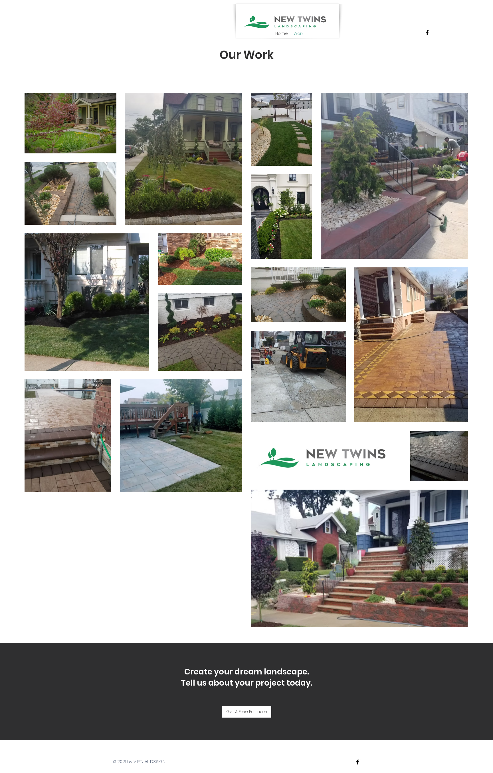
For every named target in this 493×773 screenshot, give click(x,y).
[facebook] (427, 32)
